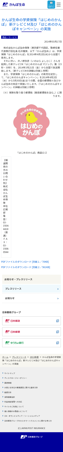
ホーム (5, 357)
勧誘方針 (7, 392)
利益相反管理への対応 (13, 401)
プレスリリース (19, 357)
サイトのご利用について (14, 406)
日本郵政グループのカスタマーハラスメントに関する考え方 (28, 420)
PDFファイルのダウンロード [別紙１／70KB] (25, 261)
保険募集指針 (9, 397)
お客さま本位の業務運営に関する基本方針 (21, 387)
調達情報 (7, 383)
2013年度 (34, 357)
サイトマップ (9, 373)
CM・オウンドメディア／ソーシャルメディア (22, 416)
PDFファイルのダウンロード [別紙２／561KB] (25, 267)
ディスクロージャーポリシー (15, 378)
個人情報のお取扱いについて (15, 411)
